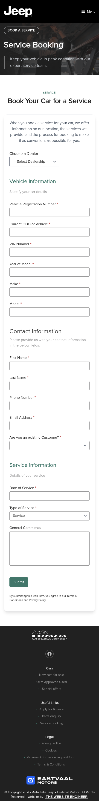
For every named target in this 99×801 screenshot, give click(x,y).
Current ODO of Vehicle (29, 224)
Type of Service (22, 508)
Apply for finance (51, 709)
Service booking (51, 723)
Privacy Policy (37, 600)
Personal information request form (51, 757)
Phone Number (22, 397)
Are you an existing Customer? (35, 437)
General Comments (25, 528)
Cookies (51, 750)
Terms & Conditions (51, 764)
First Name (19, 357)
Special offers (51, 689)
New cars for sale (51, 675)
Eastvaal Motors (68, 792)
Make (14, 284)
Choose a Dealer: (24, 153)
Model (15, 304)
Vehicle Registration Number (33, 204)
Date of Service (22, 488)
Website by (57, 797)
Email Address (21, 417)
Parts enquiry (51, 716)
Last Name (18, 377)
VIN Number (20, 244)
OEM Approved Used (51, 682)
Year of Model (21, 264)
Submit (19, 582)
